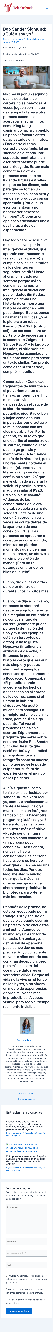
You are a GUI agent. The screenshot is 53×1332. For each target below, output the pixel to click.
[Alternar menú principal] (47, 8)
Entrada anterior (26, 1094)
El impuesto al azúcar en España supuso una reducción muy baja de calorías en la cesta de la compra (26, 1160)
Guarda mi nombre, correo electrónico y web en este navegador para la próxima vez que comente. (26, 1279)
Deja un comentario (12, 39)
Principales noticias (32, 1133)
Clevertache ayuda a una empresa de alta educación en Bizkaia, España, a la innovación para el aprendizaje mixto (25, 1125)
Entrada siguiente (26, 1099)
